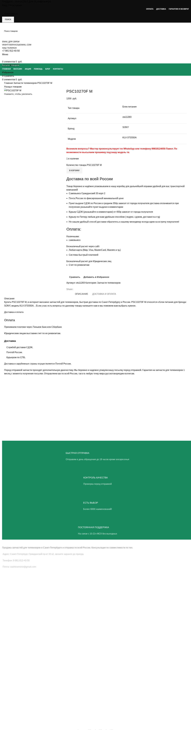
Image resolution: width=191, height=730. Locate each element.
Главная (8, 83)
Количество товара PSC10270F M (84, 165)
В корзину (74, 170)
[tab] (81, 294)
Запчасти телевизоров (25, 83)
